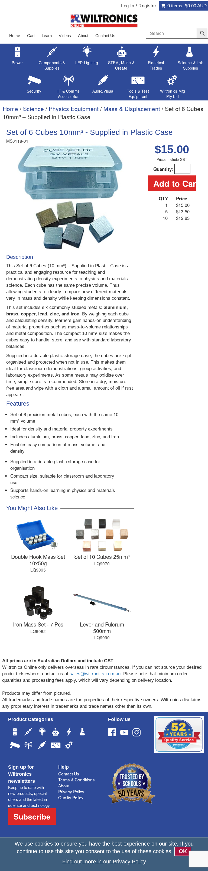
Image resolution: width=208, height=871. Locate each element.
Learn (47, 35)
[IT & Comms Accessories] (28, 746)
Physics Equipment (74, 109)
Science (33, 109)
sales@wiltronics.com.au (95, 673)
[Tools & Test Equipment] (55, 746)
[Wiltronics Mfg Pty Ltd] (69, 746)
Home (14, 35)
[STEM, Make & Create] (55, 732)
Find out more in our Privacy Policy (104, 862)
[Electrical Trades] (69, 732)
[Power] (15, 732)
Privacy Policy (71, 791)
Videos (65, 35)
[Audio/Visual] (42, 746)
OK (183, 851)
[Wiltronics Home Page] (104, 20)
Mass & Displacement (131, 109)
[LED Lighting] (42, 732)
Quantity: (163, 169)
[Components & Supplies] (28, 732)
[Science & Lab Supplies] (82, 732)
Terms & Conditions (76, 779)
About (83, 35)
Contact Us (105, 35)
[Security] (15, 746)
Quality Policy (70, 797)
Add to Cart (174, 183)
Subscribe (32, 816)
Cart (31, 35)
